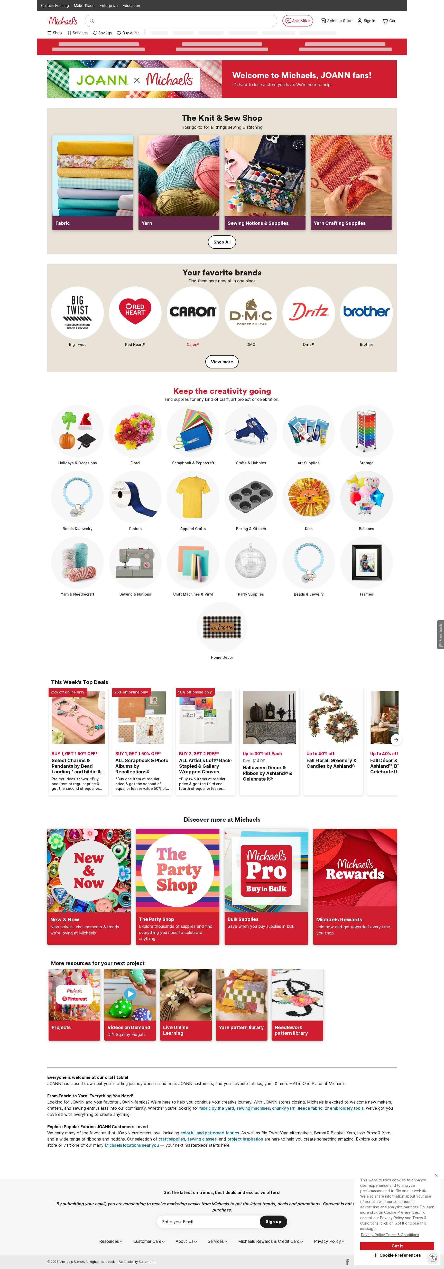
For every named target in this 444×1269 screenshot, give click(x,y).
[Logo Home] (63, 21)
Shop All (222, 242)
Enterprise (108, 5)
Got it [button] (397, 1245)
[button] (397, 1255)
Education (131, 5)
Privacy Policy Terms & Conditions (390, 1235)
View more (222, 361)
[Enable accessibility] (433, 1258)
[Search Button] (91, 20)
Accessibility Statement (136, 1262)
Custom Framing (55, 5)
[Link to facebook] (347, 1262)
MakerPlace (84, 5)
